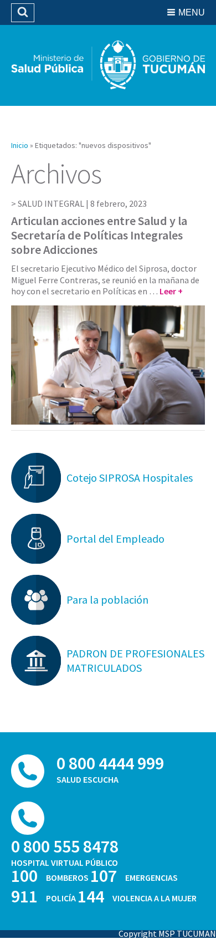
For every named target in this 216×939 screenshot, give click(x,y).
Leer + (171, 291)
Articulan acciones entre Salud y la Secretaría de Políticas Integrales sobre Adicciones (99, 235)
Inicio (19, 145)
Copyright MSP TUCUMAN (167, 933)
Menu (191, 12)
